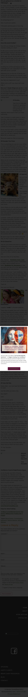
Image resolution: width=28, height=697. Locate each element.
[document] (14, 348)
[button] (25, 328)
